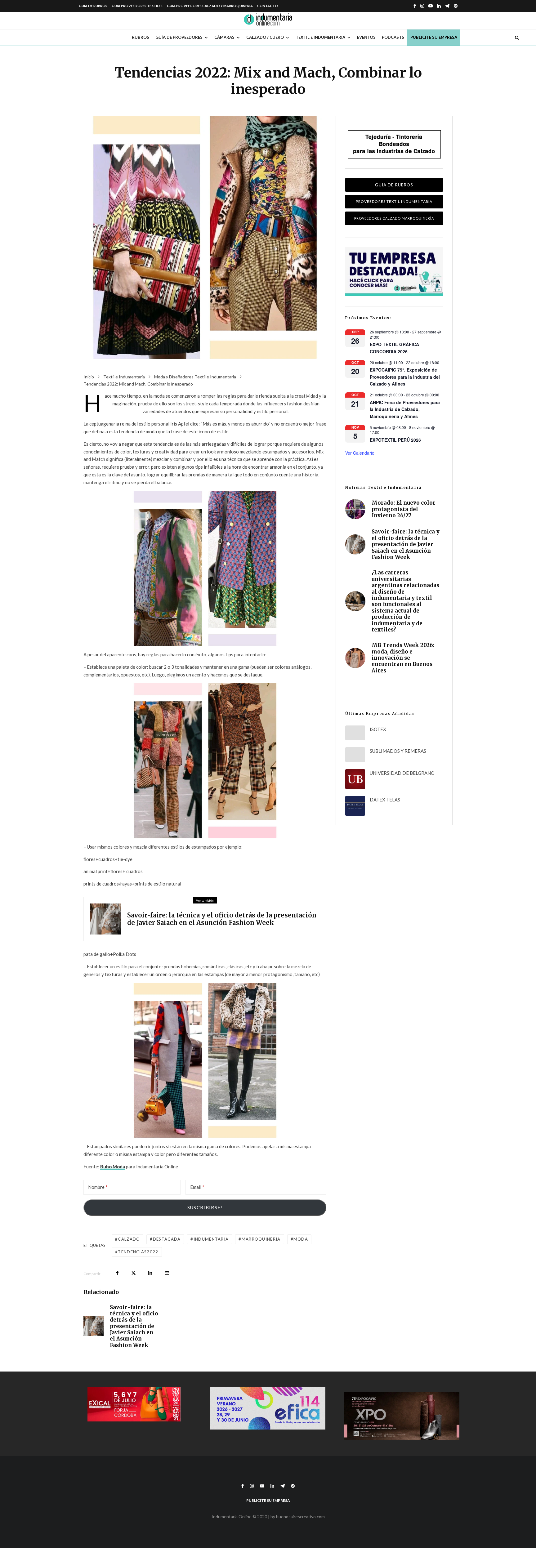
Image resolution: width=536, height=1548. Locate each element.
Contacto (267, 6)
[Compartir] (117, 1273)
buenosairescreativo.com (300, 1516)
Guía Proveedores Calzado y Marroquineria (210, 6)
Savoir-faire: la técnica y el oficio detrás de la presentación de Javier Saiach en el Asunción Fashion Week (221, 919)
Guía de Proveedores (179, 37)
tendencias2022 (138, 1251)
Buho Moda (112, 1166)
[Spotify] (456, 6)
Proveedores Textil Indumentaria (394, 201)
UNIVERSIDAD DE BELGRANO (402, 773)
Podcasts (393, 37)
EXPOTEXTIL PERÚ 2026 (395, 440)
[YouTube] (430, 6)
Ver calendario (359, 453)
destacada (167, 1239)
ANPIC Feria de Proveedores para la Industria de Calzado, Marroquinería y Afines (405, 409)
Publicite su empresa (433, 37)
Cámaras (224, 37)
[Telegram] (447, 6)
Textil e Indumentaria (320, 37)
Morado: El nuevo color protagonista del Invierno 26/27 (404, 509)
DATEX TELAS (385, 799)
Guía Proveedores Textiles (137, 6)
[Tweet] (133, 1273)
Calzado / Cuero (265, 37)
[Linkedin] (439, 6)
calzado (129, 1239)
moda (300, 1239)
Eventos (366, 37)
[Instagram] (422, 6)
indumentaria (211, 1239)
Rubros (140, 37)
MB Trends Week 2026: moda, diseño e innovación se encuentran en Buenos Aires (403, 658)
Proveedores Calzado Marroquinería (394, 218)
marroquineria (261, 1239)
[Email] (167, 1273)
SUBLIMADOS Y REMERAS (398, 751)
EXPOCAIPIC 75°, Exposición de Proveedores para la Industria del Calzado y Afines (405, 377)
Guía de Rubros (93, 6)
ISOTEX (378, 729)
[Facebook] (414, 6)
